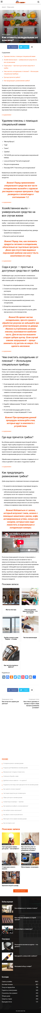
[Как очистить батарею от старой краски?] (7, 919)
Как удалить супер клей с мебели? (26, 956)
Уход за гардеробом (7, 883)
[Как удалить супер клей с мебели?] (7, 956)
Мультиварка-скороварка (29, 867)
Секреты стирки (6, 864)
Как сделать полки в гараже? (12, 789)
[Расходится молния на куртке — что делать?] (7, 946)
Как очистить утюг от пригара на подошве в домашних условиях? (28, 848)
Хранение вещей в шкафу (10, 885)
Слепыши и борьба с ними (10, 776)
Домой (4, 7)
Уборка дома (10, 7)
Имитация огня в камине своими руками (15, 819)
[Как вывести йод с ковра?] (7, 967)
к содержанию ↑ (7, 115)
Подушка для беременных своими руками (15, 767)
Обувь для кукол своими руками (12, 797)
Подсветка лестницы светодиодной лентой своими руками (20, 784)
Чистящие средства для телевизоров (14, 793)
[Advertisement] (20, 733)
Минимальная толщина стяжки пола (14, 772)
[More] (32, 47)
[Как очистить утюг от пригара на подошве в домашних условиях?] (30, 838)
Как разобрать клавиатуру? (24, 929)
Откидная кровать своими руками (13, 763)
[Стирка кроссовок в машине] (11, 859)
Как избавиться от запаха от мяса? (26, 908)
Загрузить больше (20, 891)
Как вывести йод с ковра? (23, 966)
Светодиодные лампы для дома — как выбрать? (10, 847)
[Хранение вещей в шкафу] (11, 877)
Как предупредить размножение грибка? (17, 80)
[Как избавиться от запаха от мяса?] (7, 909)
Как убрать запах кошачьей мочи (13, 814)
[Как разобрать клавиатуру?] (7, 930)
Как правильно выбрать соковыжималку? (15, 806)
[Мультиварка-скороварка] (30, 859)
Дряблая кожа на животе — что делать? (15, 780)
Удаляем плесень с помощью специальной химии (19, 56)
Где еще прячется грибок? (12, 77)
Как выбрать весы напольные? (12, 810)
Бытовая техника (26, 844)
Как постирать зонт (9, 823)
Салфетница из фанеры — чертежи (13, 801)
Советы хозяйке (6, 844)
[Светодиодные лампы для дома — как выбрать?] (11, 838)
